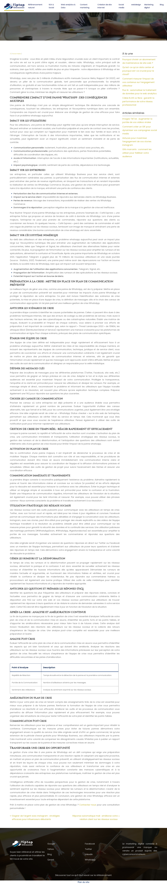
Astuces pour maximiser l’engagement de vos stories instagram (136, 141)
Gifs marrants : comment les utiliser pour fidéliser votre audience (137, 153)
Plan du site (83, 882)
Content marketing (84, 6)
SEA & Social (51, 6)
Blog (162, 4)
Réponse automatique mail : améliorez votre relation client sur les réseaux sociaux (95, 817)
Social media (121, 6)
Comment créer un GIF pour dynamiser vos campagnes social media (139, 130)
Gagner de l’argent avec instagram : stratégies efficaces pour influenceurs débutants (36, 817)
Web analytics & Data (68, 6)
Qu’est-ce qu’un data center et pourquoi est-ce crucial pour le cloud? (138, 71)
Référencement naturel (35, 6)
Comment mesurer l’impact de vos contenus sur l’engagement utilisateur (138, 82)
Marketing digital (148, 6)
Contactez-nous (88, 804)
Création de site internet (104, 6)
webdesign (136, 4)
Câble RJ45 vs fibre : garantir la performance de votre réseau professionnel (138, 101)
